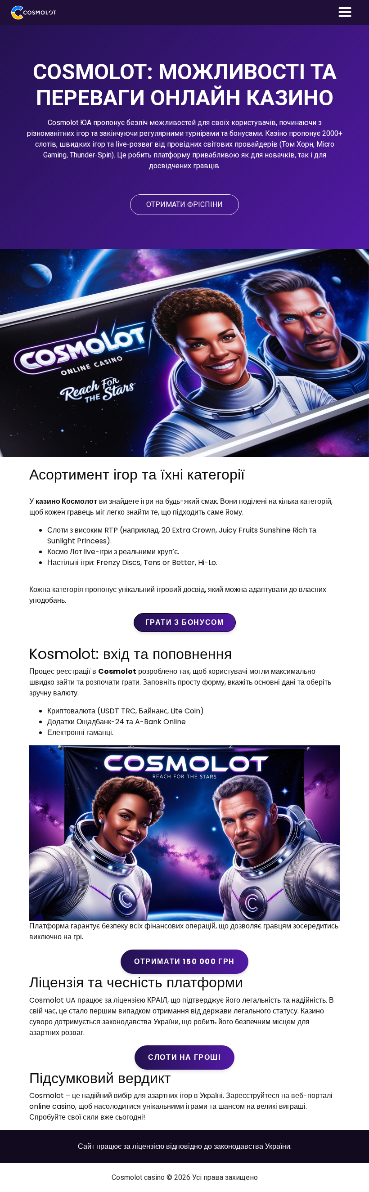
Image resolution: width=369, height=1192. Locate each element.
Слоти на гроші (184, 1057)
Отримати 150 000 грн (184, 961)
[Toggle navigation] (345, 13)
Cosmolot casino (138, 1177)
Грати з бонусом (184, 622)
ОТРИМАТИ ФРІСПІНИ (184, 204)
